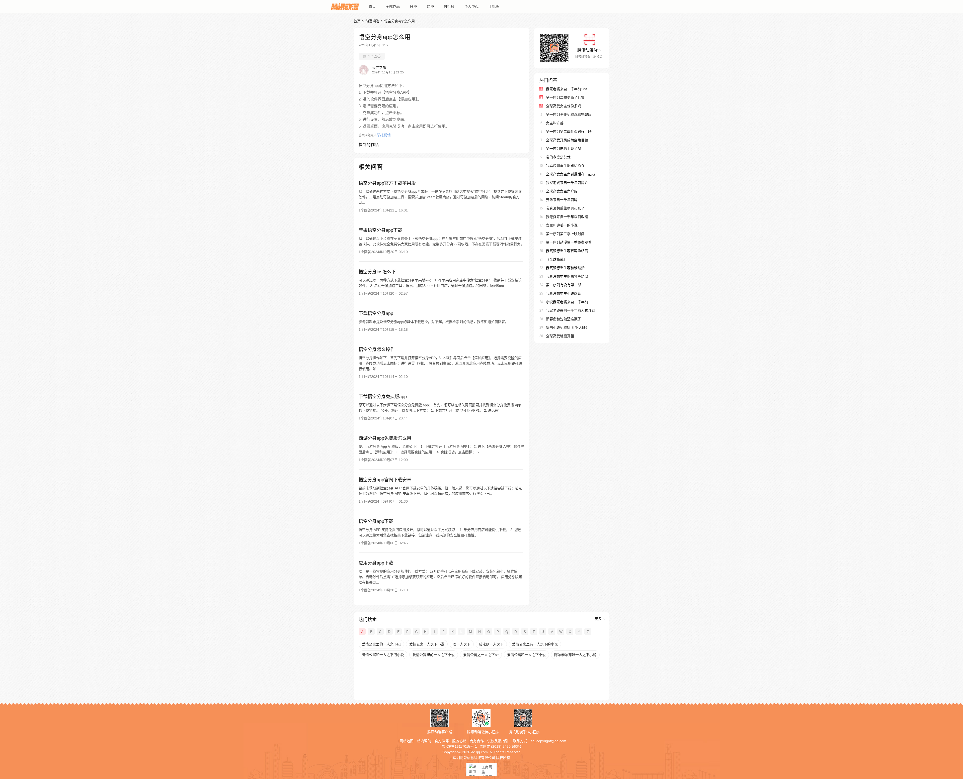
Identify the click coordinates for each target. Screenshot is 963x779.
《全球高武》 (556, 259)
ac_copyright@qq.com (548, 741)
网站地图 (406, 741)
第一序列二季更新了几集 (565, 97)
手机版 (494, 7)
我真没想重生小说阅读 (563, 293)
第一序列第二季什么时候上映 (569, 132)
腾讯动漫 (345, 6)
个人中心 (471, 7)
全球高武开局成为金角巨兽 (567, 140)
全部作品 (393, 7)
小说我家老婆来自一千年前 (567, 302)
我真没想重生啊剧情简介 (565, 166)
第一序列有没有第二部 (563, 285)
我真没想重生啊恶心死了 (565, 208)
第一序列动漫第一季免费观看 (569, 242)
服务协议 (459, 741)
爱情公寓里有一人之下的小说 (535, 644)
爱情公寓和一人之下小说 (526, 655)
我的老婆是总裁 (558, 157)
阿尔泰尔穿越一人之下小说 (575, 655)
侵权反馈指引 (497, 741)
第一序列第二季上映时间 (565, 234)
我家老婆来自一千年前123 (566, 89)
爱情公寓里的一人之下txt (381, 644)
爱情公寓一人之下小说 (426, 644)
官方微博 (442, 741)
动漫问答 (372, 21)
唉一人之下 (461, 644)
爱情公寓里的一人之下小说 (434, 655)
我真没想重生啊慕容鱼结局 (567, 251)
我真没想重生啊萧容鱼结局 (567, 276)
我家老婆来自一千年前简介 (567, 183)
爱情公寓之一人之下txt (481, 655)
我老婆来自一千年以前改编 (567, 217)
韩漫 (430, 7)
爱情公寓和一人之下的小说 (383, 655)
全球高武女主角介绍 (562, 191)
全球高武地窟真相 (560, 336)
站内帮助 (424, 741)
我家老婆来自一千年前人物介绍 (570, 310)
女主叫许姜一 (556, 123)
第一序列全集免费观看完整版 (569, 115)
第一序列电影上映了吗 (563, 149)
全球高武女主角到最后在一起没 (570, 174)
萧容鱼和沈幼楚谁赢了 (563, 319)
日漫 (413, 7)
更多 (598, 619)
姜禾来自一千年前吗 (562, 200)
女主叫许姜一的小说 (562, 225)
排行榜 (449, 7)
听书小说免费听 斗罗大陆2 (567, 327)
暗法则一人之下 (491, 644)
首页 (372, 7)
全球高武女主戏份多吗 (563, 106)
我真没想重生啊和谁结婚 (565, 268)
